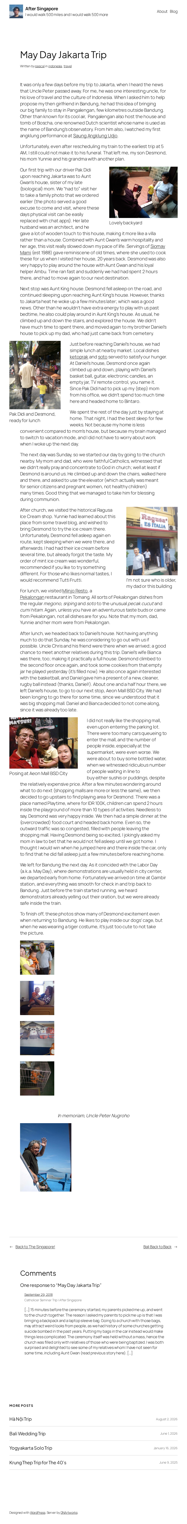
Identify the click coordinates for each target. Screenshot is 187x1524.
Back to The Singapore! (35, 1246)
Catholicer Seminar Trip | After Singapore (53, 1300)
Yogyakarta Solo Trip (30, 1447)
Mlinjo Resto (75, 591)
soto (103, 357)
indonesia (55, 66)
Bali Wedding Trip (27, 1433)
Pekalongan (32, 597)
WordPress (37, 1512)
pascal (39, 66)
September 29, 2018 (38, 1294)
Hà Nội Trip (20, 1418)
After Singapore (41, 8)
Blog (174, 11)
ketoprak (79, 357)
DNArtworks (69, 1512)
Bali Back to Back (157, 1246)
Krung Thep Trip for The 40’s (37, 1462)
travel (68, 66)
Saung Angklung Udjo (95, 135)
